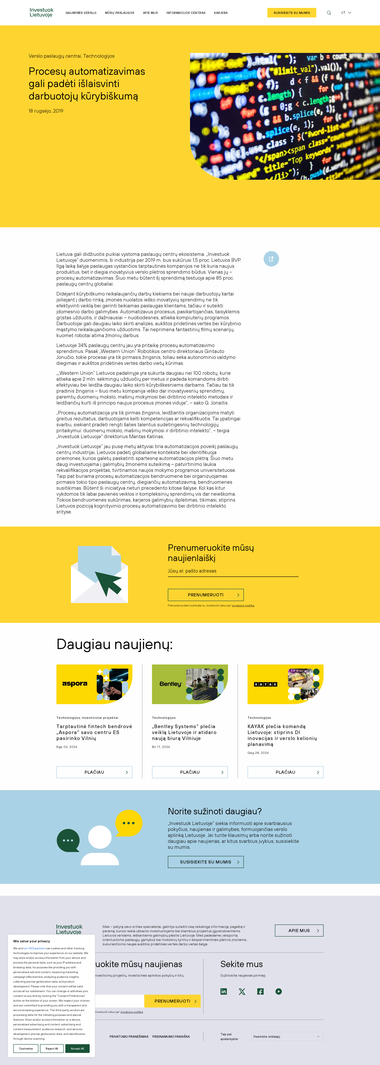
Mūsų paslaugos (119, 12)
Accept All (77, 1048)
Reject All (52, 1048)
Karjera (221, 12)
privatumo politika (243, 605)
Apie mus (150, 12)
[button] (329, 12)
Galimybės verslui (81, 12)
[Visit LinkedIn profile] (223, 991)
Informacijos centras (185, 12)
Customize (26, 1048)
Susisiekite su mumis (205, 861)
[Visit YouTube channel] (279, 991)
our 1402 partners (34, 948)
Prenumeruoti (206, 594)
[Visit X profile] (242, 991)
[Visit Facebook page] (260, 991)
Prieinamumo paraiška (171, 1036)
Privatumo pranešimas (129, 1036)
